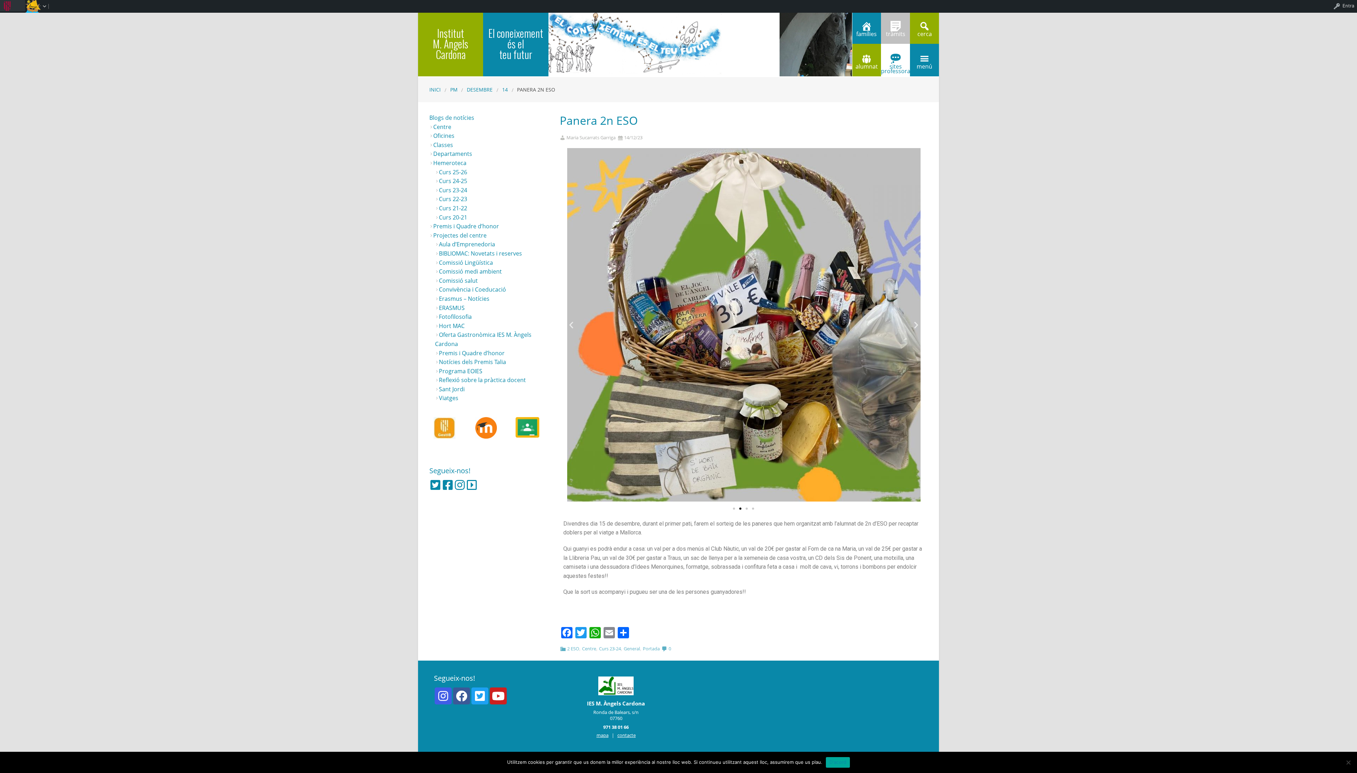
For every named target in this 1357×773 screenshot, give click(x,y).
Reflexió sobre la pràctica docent (482, 380)
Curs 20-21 (453, 217)
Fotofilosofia (455, 317)
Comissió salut (458, 281)
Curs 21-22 (453, 208)
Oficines (443, 136)
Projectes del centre (460, 235)
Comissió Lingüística (466, 263)
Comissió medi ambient (470, 271)
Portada (651, 648)
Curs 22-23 (453, 199)
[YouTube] (498, 695)
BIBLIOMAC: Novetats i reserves (480, 253)
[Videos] (472, 485)
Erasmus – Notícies (464, 299)
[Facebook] (448, 485)
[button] (734, 509)
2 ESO (573, 648)
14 (505, 89)
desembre (480, 89)
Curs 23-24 (610, 648)
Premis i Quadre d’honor (466, 226)
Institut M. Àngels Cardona (450, 43)
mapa (603, 735)
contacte (626, 735)
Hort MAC (452, 326)
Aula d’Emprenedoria (467, 244)
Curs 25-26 (453, 172)
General (632, 648)
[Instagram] (460, 485)
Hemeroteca (449, 163)
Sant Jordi (452, 389)
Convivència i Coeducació (472, 289)
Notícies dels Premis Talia (472, 362)
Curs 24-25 (453, 181)
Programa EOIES (460, 371)
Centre (589, 648)
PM (454, 89)
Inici (435, 89)
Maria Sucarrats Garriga (591, 137)
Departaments (452, 154)
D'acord (838, 762)
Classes (443, 145)
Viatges (448, 398)
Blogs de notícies (451, 118)
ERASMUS (452, 308)
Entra (1348, 5)
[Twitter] (435, 485)
